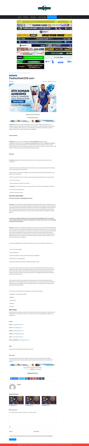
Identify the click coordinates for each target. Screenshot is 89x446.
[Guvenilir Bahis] (44, 8)
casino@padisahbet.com (18, 336)
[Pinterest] (31, 378)
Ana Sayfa (19, 17)
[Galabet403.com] (49, 400)
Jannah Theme (20, 444)
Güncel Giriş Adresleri (52, 17)
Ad (10, 426)
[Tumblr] (28, 378)
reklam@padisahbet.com (24, 339)
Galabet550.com (13, 405)
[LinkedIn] (26, 378)
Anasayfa (12, 72)
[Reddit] (34, 378)
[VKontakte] (37, 378)
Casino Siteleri (33, 17)
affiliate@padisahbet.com (18, 333)
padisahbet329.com (33, 373)
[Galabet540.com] (32, 400)
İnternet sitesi (36, 431)
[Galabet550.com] (16, 400)
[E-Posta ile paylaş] (40, 378)
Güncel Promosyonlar (42, 17)
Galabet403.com (46, 405)
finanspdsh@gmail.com (17, 327)
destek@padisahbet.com (18, 324)
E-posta (11, 431)
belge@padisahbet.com (18, 330)
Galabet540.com (29, 405)
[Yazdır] (43, 378)
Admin (12, 81)
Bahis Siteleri (25, 17)
